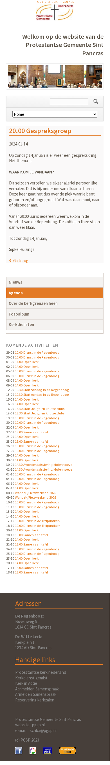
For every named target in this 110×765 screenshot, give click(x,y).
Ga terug (20, 260)
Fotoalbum (19, 314)
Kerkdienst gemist (31, 678)
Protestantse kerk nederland (40, 672)
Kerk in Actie (26, 683)
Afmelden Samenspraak (35, 694)
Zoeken (68, 2)
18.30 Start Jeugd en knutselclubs (39, 408)
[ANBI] (47, 752)
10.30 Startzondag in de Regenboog (42, 389)
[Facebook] (18, 752)
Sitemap (53, 2)
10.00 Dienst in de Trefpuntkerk (37, 520)
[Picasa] (33, 752)
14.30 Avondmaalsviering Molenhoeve (43, 464)
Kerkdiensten (21, 324)
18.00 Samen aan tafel (31, 432)
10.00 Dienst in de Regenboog (37, 352)
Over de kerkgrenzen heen (33, 303)
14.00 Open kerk (27, 361)
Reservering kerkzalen (34, 700)
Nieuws (15, 282)
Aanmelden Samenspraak (37, 689)
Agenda (16, 292)
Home (39, 2)
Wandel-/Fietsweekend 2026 (35, 492)
